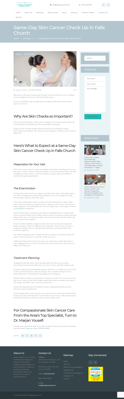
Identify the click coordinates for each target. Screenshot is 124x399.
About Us (66, 364)
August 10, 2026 (93, 170)
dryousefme (36, 90)
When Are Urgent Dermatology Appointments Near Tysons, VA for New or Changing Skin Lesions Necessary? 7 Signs (93, 162)
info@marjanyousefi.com (47, 385)
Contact (66, 379)
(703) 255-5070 (49, 374)
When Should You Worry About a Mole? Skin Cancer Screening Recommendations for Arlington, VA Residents (94, 191)
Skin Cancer (29, 54)
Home (16, 38)
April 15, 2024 (21, 90)
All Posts (26, 38)
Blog (19, 54)
